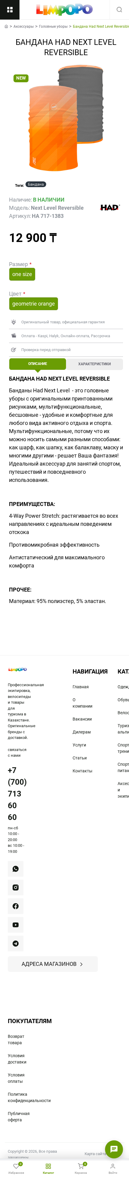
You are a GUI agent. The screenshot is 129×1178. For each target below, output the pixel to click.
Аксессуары (24, 26)
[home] (6, 26)
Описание (37, 364)
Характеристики (94, 364)
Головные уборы (53, 26)
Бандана (36, 184)
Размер (18, 264)
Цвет (15, 294)
